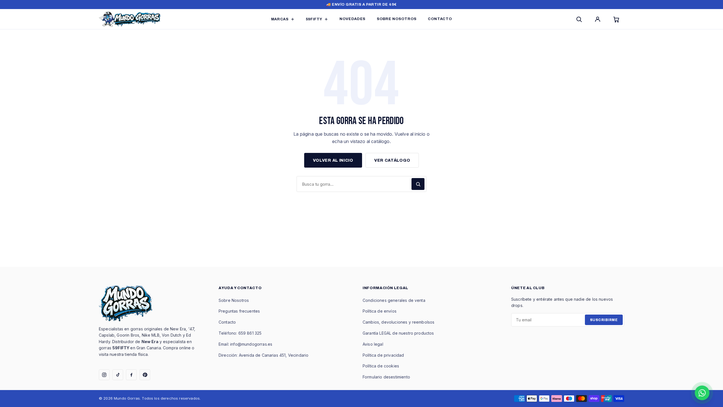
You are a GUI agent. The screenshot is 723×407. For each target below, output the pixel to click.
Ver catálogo (392, 160)
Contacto (227, 322)
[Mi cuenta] (599, 19)
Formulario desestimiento (386, 376)
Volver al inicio (333, 160)
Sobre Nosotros (234, 300)
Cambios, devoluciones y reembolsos (398, 322)
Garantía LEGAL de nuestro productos (398, 333)
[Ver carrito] (617, 19)
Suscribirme (604, 320)
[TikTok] (117, 374)
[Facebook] (131, 374)
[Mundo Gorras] (130, 19)
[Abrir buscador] (580, 19)
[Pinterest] (145, 374)
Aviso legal (373, 344)
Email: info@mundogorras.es (245, 344)
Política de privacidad (383, 355)
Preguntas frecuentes (239, 311)
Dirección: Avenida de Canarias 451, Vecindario (263, 355)
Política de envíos (380, 311)
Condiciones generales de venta (394, 300)
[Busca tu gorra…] (417, 184)
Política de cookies (381, 365)
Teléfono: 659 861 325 (240, 333)
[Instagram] (104, 374)
